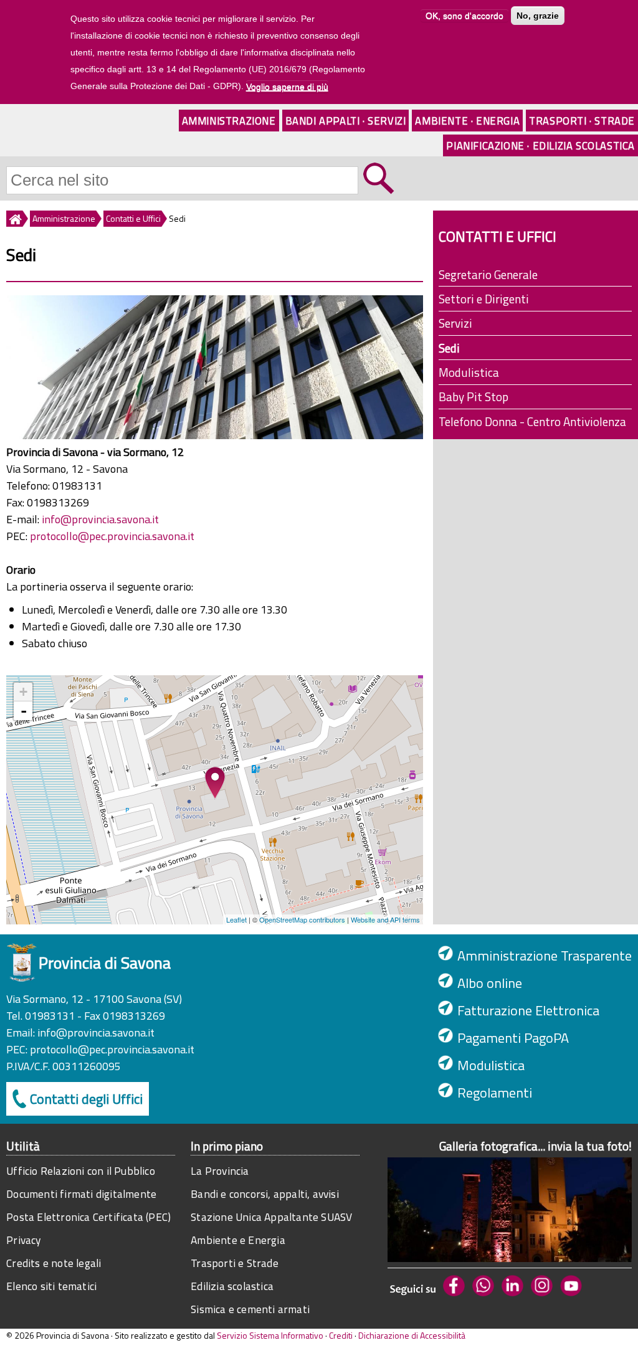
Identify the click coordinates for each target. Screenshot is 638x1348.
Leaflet (236, 919)
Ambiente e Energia (238, 1240)
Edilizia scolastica (232, 1286)
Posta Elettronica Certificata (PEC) (88, 1216)
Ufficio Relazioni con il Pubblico (80, 1170)
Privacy (23, 1240)
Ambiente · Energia (467, 120)
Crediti (341, 1335)
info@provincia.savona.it (100, 519)
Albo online (489, 983)
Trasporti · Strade (582, 120)
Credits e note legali (53, 1263)
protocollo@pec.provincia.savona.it (112, 536)
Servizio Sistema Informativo (270, 1335)
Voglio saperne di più (287, 87)
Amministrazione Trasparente (544, 955)
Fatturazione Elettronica (528, 1010)
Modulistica (469, 372)
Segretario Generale (488, 274)
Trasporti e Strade (235, 1263)
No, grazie (538, 16)
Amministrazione (229, 120)
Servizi (455, 323)
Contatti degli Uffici (86, 1098)
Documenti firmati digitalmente (81, 1193)
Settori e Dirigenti (484, 299)
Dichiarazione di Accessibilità (411, 1335)
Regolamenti (494, 1092)
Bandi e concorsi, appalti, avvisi (265, 1193)
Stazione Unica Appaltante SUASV (271, 1216)
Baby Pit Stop (473, 396)
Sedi (449, 348)
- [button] (23, 710)
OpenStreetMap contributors (302, 919)
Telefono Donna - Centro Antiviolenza (532, 421)
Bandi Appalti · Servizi (345, 120)
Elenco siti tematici (51, 1286)
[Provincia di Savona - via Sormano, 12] (215, 783)
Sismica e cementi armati (250, 1309)
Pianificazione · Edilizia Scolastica (540, 145)
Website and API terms (385, 919)
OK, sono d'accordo (464, 16)
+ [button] (23, 692)
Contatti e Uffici (133, 218)
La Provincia (220, 1170)
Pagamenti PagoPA (513, 1037)
